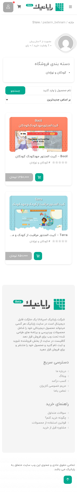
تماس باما (60, 391)
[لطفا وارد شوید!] (8, 7)
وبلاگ (62, 376)
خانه (71, 23)
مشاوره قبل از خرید (54, 428)
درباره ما (61, 371)
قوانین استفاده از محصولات (49, 423)
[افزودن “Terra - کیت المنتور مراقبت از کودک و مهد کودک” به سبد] (38, 256)
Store (36, 23)
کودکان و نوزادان (56, 73)
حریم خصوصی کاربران (53, 386)
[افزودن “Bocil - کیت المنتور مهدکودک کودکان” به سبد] (39, 177)
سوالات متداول (57, 413)
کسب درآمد (59, 381)
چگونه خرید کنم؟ (55, 418)
